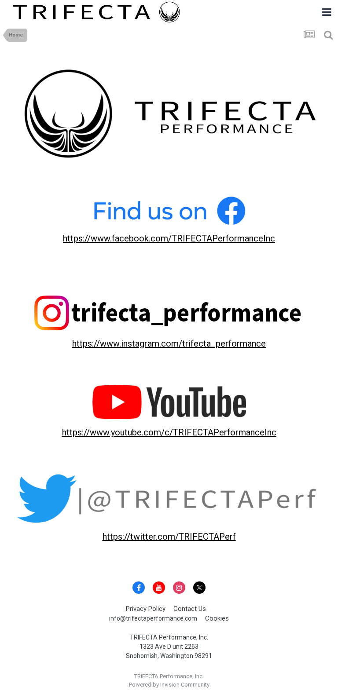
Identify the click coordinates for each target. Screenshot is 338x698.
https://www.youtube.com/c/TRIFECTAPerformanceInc (169, 432)
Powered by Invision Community (169, 684)
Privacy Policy (145, 609)
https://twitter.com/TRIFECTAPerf (169, 536)
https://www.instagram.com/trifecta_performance (169, 343)
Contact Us (189, 609)
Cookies (217, 618)
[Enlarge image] (169, 115)
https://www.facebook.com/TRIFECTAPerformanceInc (169, 238)
